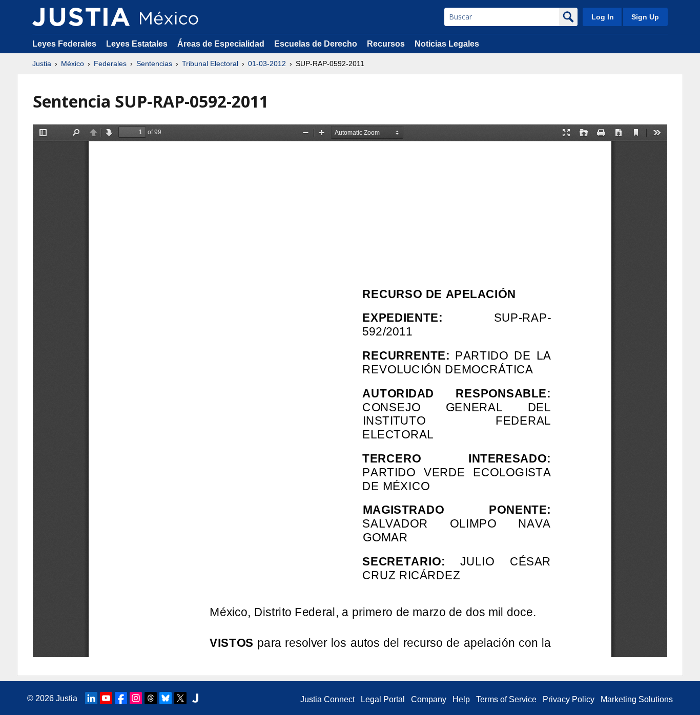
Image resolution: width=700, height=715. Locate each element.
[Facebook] (121, 698)
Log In (602, 17)
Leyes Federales (64, 43)
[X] (180, 698)
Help (461, 699)
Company (428, 699)
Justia (41, 63)
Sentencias (154, 63)
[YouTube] (106, 698)
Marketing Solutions (637, 699)
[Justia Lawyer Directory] (195, 698)
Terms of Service (506, 699)
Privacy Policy (568, 699)
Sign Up (645, 17)
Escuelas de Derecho (315, 43)
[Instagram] (136, 698)
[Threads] (151, 698)
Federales (110, 63)
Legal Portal (383, 699)
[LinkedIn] (91, 698)
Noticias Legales (447, 43)
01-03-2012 (267, 63)
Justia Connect (327, 699)
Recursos (386, 43)
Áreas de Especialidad (220, 43)
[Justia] (81, 17)
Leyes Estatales (137, 43)
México (72, 63)
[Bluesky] (165, 698)
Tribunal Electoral (210, 63)
